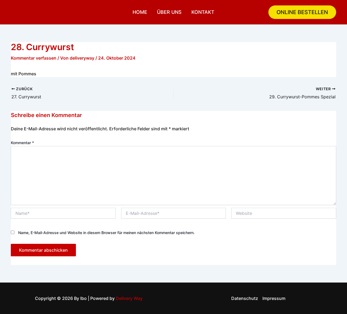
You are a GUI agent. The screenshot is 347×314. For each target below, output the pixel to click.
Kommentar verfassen (33, 58)
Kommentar (22, 142)
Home (140, 12)
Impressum (273, 298)
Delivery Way (129, 298)
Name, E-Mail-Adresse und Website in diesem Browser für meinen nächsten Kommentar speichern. (106, 232)
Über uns (169, 12)
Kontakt (202, 12)
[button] (302, 12)
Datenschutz (244, 298)
